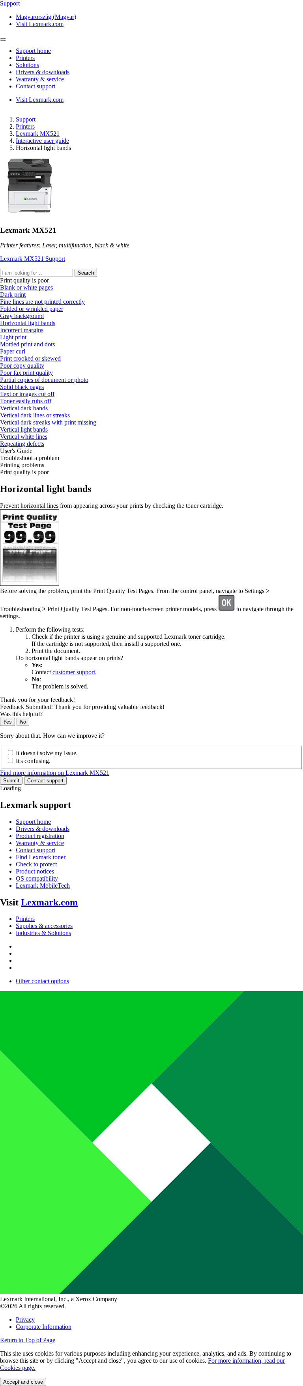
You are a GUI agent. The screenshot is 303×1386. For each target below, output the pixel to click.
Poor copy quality (22, 365)
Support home (33, 821)
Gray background (22, 315)
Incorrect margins (21, 330)
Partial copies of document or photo (44, 379)
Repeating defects (22, 443)
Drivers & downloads (42, 828)
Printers (25, 126)
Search (86, 273)
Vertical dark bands (24, 408)
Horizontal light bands (27, 323)
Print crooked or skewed (30, 358)
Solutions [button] (27, 65)
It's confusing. (33, 761)
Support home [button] (33, 50)
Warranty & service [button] (40, 79)
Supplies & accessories (44, 925)
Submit (11, 781)
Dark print (13, 294)
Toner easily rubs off (25, 401)
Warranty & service (40, 843)
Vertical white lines (23, 436)
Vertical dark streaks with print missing (48, 422)
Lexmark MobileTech (43, 885)
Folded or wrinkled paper (31, 308)
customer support (73, 672)
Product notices (35, 871)
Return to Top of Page (27, 1340)
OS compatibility (37, 878)
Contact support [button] (35, 86)
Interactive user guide (42, 140)
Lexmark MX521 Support (32, 258)
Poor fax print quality (26, 372)
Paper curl (12, 351)
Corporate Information (43, 1326)
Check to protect (36, 864)
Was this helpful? (21, 714)
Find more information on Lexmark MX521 (54, 772)
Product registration (40, 835)
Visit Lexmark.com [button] (40, 24)
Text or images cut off (27, 394)
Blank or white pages (26, 287)
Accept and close (23, 1382)
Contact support (45, 781)
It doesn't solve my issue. (47, 753)
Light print (13, 337)
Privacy (25, 1319)
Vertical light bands (24, 429)
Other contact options (42, 981)
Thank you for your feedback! (37, 699)
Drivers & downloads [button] (42, 72)
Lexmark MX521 (38, 133)
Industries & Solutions (43, 933)
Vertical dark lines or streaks (35, 415)
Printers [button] (25, 57)
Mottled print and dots (27, 344)
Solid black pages (22, 386)
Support (26, 119)
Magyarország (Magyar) (46, 16)
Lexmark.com (49, 902)
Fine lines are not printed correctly (42, 301)
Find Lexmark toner (40, 857)
